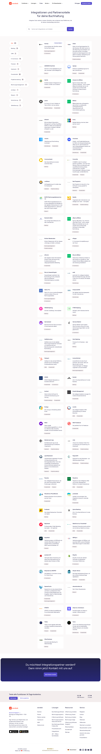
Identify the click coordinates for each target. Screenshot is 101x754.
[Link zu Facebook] (80, 750)
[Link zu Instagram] (83, 750)
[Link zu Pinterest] (86, 750)
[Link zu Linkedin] (91, 750)
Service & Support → (15, 712)
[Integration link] (50, 51)
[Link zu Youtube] (88, 750)
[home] (13, 3)
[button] (25, 3)
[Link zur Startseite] (13, 708)
